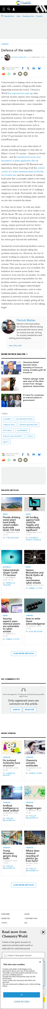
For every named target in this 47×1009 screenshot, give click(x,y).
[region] (21, 983)
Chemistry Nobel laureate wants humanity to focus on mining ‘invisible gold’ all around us (34, 367)
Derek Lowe (35, 773)
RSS (26, 923)
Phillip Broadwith (9, 819)
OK (21, 995)
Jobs (18, 16)
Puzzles (39, 16)
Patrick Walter (19, 57)
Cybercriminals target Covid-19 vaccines (11, 573)
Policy (30, 436)
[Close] (40, 962)
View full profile (15, 346)
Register (29, 710)
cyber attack (9, 425)
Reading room (28, 16)
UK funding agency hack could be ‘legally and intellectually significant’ (33, 523)
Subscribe (5, 914)
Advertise (5, 918)
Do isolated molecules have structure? (11, 763)
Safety (6, 442)
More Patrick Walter (13, 354)
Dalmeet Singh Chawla (33, 539)
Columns (7, 419)
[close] (45, 62)
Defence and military (28, 425)
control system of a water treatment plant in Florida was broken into (22, 171)
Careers (29, 615)
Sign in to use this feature (33, 62)
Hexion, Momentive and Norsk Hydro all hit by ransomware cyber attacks (34, 576)
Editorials (7, 430)
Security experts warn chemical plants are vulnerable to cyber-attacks (11, 625)
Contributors (31, 918)
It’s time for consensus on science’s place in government (33, 397)
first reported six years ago (20, 93)
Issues (27, 914)
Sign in (16, 710)
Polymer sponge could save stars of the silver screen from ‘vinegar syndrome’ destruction (33, 383)
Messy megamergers (33, 807)
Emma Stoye (35, 588)
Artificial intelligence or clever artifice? (11, 808)
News (5, 514)
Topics (4, 923)
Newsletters (9, 16)
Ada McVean (35, 631)
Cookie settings (21, 1001)
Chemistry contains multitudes (32, 763)
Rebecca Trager (9, 584)
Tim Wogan (12, 538)
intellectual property (13, 436)
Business (7, 567)
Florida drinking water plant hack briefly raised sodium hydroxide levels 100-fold (11, 523)
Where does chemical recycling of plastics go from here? (32, 855)
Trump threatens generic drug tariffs (10, 854)
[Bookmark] (25, 74)
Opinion (5, 44)
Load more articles (23, 653)
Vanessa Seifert (9, 774)
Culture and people (24, 419)
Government (22, 430)
